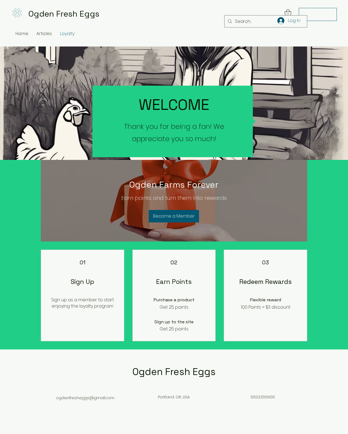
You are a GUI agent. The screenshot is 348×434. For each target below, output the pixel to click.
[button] (288, 13)
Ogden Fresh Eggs (64, 13)
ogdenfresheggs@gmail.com (85, 398)
